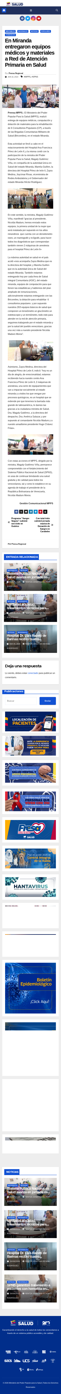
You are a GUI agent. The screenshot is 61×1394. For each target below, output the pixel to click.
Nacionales (23, 31)
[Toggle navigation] (30, 10)
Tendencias (10, 35)
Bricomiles (10, 31)
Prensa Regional (16, 73)
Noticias (34, 31)
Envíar (48, 701)
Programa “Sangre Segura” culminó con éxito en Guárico (20, 522)
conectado (33, 673)
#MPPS (27, 77)
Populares (45, 31)
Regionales (22, 601)
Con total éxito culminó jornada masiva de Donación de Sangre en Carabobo (42, 525)
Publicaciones (13, 691)
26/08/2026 (15, 1197)
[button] (57, 10)
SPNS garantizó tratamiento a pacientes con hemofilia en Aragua (28, 1288)
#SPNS (35, 77)
